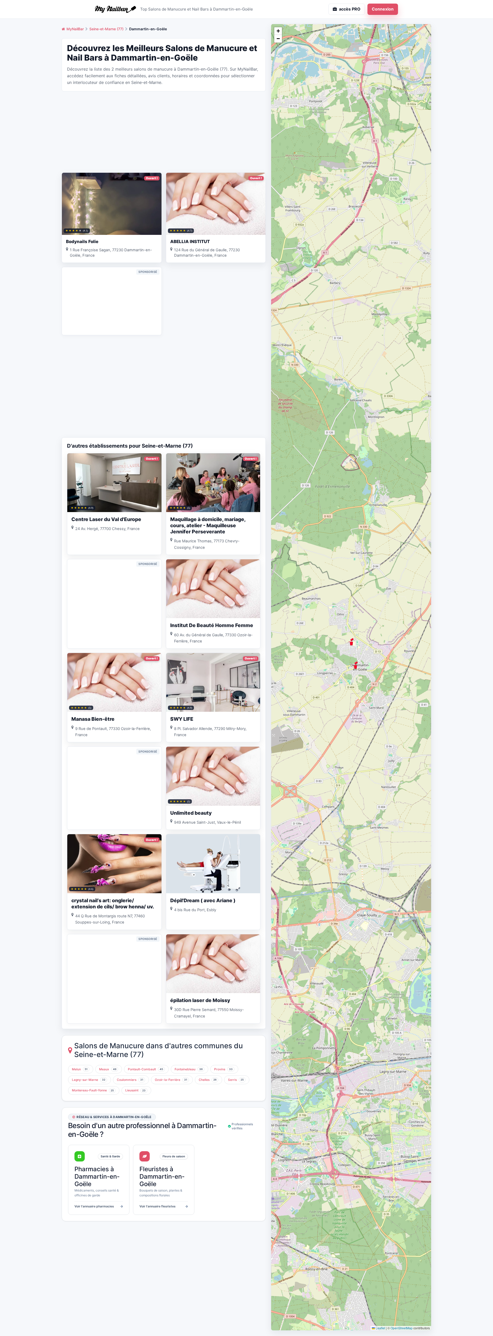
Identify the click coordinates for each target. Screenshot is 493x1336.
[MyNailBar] (115, 9)
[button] (351, 642)
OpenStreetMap (402, 1328)
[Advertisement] (164, 131)
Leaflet (380, 1328)
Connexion (383, 9)
